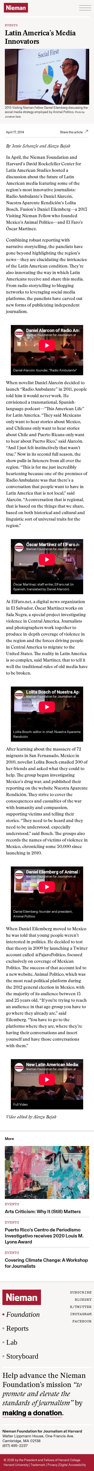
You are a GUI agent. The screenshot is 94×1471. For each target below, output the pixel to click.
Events (11, 24)
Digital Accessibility (72, 1465)
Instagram (81, 1313)
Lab (11, 1342)
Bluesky (83, 1299)
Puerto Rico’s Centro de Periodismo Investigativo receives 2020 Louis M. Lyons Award (44, 1236)
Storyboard (22, 1356)
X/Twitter (81, 1306)
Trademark (38, 1465)
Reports (17, 1328)
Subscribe (81, 1292)
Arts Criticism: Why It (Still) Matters (43, 1211)
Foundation (23, 1314)
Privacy (52, 1465)
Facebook (82, 1321)
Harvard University (16, 1465)
